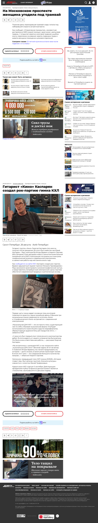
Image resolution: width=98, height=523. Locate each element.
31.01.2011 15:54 (7, 8)
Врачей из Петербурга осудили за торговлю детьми (80, 83)
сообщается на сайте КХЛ (25, 264)
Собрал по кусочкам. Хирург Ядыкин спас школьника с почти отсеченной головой (84, 125)
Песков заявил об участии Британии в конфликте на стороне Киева (83, 147)
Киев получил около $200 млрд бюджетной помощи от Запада (81, 160)
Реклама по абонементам (57, 487)
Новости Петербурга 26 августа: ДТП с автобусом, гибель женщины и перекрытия (80, 67)
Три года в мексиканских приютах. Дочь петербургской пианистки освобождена (80, 60)
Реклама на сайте (41, 487)
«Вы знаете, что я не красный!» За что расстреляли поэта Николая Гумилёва (80, 52)
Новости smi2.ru (9, 139)
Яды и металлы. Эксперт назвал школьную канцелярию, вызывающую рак (82, 224)
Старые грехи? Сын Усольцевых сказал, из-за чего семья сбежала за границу (83, 112)
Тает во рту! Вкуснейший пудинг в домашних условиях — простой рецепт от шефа (83, 231)
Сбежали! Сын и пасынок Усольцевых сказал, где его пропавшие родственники (84, 212)
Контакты (18, 487)
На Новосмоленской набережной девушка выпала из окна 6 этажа (51, 80)
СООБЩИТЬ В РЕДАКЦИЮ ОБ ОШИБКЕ (66, 490)
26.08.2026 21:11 (7, 183)
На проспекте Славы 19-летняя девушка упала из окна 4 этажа (20, 86)
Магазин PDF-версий (47, 485)
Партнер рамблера (31, 515)
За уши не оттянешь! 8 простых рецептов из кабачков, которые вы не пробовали (84, 131)
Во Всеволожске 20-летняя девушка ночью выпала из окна (20, 92)
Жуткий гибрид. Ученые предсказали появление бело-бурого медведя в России (84, 106)
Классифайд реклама (21, 490)
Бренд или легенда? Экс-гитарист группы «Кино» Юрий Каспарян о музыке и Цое (36, 395)
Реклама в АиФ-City (73, 487)
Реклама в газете (28, 487)
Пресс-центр (35, 485)
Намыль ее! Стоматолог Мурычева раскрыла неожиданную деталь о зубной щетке (83, 218)
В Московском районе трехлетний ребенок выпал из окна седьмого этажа (50, 87)
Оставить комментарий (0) (49, 51)
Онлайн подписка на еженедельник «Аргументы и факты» (73, 485)
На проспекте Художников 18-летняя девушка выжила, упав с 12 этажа (21, 81)
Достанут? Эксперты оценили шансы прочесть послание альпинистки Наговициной (84, 119)
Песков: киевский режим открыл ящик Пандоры (82, 154)
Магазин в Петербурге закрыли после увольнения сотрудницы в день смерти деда (80, 75)
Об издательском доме (22, 485)
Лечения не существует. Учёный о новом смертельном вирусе (83, 198)
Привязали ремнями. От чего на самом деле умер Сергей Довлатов (82, 173)
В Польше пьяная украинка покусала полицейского (83, 166)
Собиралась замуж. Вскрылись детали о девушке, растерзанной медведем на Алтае (83, 137)
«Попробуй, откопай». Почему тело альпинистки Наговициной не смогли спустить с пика (83, 206)
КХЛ (41, 235)
